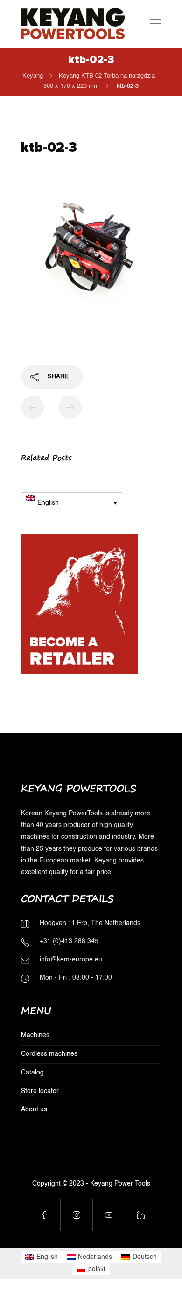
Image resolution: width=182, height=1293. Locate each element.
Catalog (32, 1072)
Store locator (40, 1091)
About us (34, 1109)
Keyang (32, 76)
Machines (35, 1035)
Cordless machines (49, 1054)
